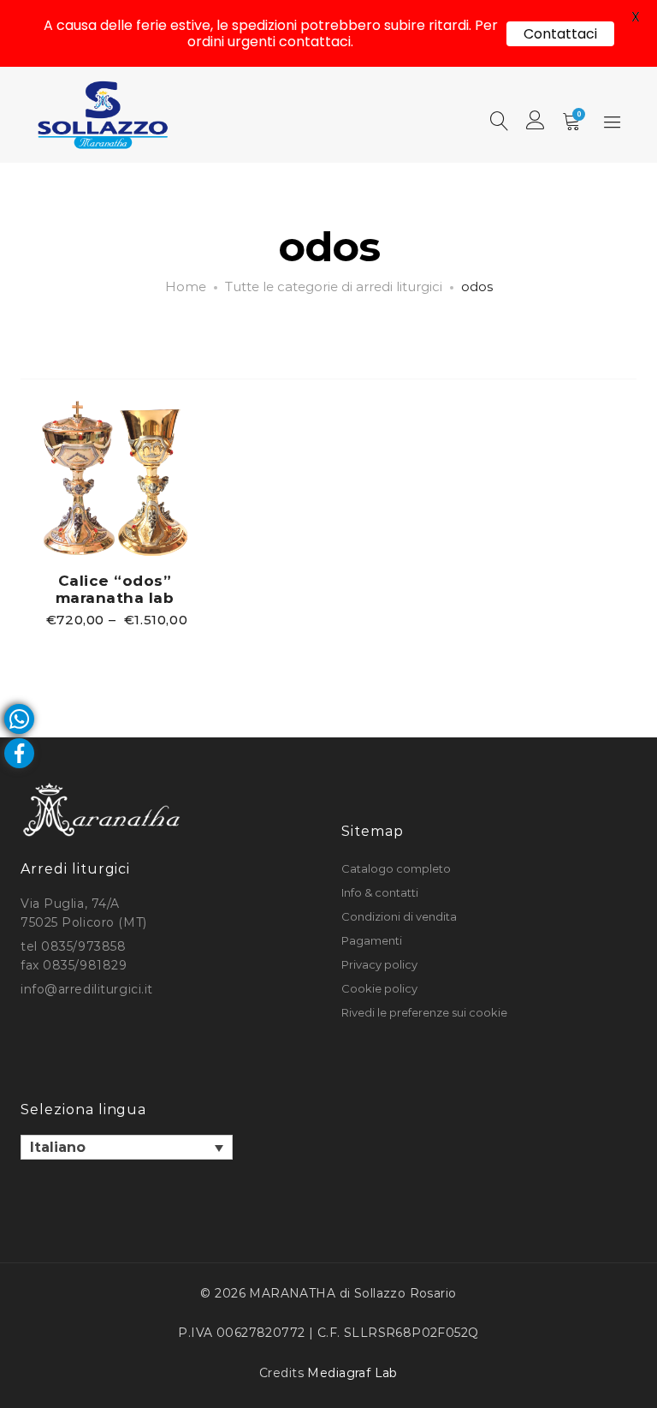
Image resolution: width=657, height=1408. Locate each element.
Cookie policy (379, 988)
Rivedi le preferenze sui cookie (424, 1012)
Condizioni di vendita (399, 916)
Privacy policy (379, 964)
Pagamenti (371, 940)
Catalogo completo (396, 868)
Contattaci (560, 34)
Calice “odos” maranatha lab (115, 589)
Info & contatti (379, 892)
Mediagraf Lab (352, 1373)
